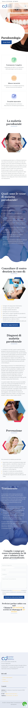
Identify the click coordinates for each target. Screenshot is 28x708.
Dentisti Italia (10, 702)
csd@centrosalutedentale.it (11, 693)
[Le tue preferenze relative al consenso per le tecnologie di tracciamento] (25, 706)
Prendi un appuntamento (10, 325)
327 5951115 (15, 1)
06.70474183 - (9, 1)
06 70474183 (18, 608)
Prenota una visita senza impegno (14, 597)
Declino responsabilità (7, 677)
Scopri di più (6, 42)
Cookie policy (5, 681)
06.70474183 (9, 695)
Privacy (4, 679)
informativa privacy (17, 590)
